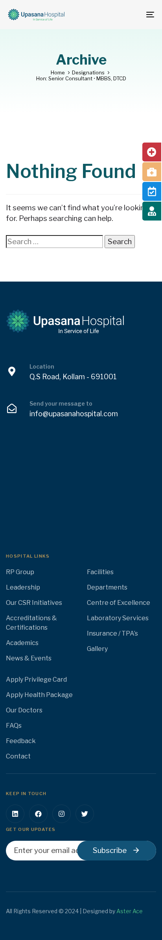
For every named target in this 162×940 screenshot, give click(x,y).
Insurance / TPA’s (112, 633)
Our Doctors (24, 710)
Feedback (21, 741)
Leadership (23, 587)
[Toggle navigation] (129, 14)
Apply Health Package (39, 695)
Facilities (100, 572)
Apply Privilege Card (36, 679)
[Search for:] (54, 241)
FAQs (14, 725)
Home (58, 73)
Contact (18, 756)
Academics (22, 643)
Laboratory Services (118, 618)
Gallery (97, 649)
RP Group (20, 572)
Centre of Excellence (118, 602)
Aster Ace (129, 911)
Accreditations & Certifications (31, 622)
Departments (107, 587)
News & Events (29, 658)
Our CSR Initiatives (34, 602)
